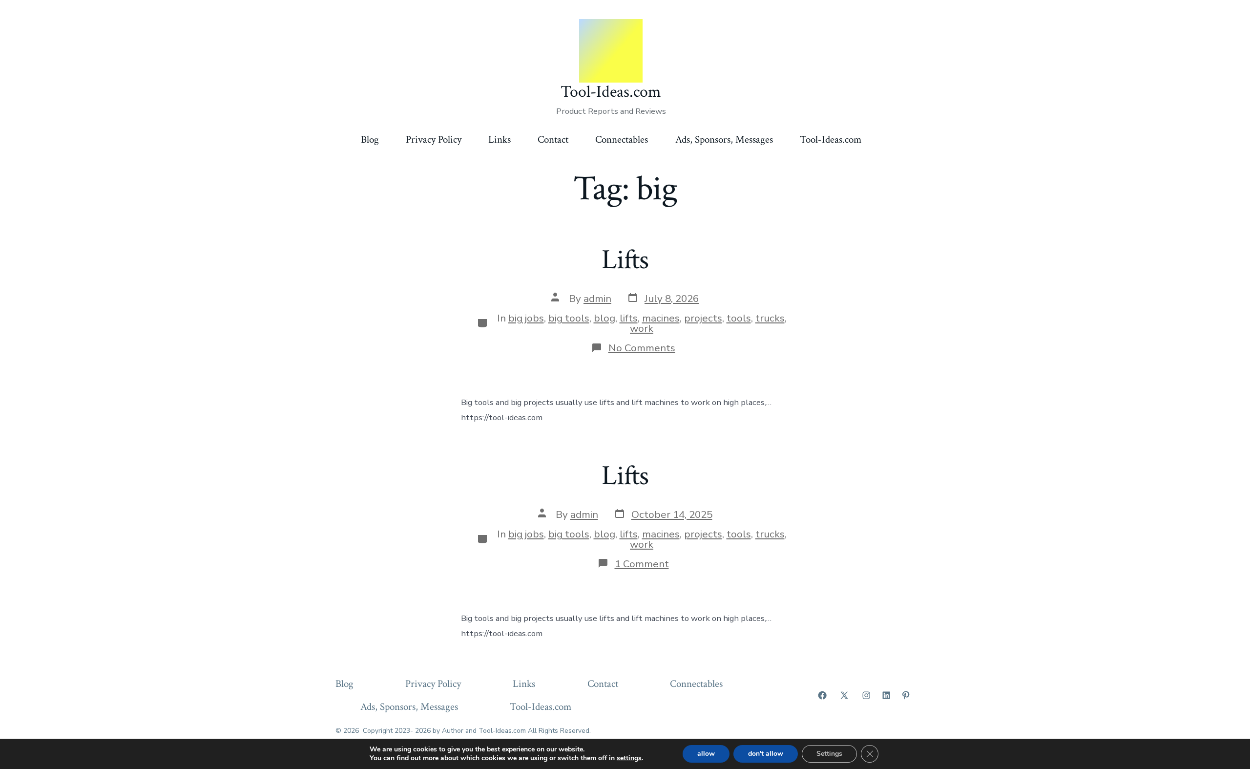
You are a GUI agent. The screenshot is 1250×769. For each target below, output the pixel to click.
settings (629, 758)
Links (499, 139)
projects (703, 318)
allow (706, 753)
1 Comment (642, 564)
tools (739, 318)
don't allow (765, 753)
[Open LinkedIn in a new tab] (886, 695)
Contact (553, 139)
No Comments (641, 348)
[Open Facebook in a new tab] (822, 695)
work (641, 328)
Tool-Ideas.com (830, 139)
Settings (829, 753)
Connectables (621, 139)
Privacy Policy (433, 139)
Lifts (625, 260)
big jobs (526, 318)
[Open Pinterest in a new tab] (906, 695)
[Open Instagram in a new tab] (866, 695)
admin (597, 298)
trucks (770, 318)
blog (604, 318)
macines (661, 318)
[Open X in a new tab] (844, 695)
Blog (370, 139)
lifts (629, 318)
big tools (568, 318)
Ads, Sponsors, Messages (724, 139)
